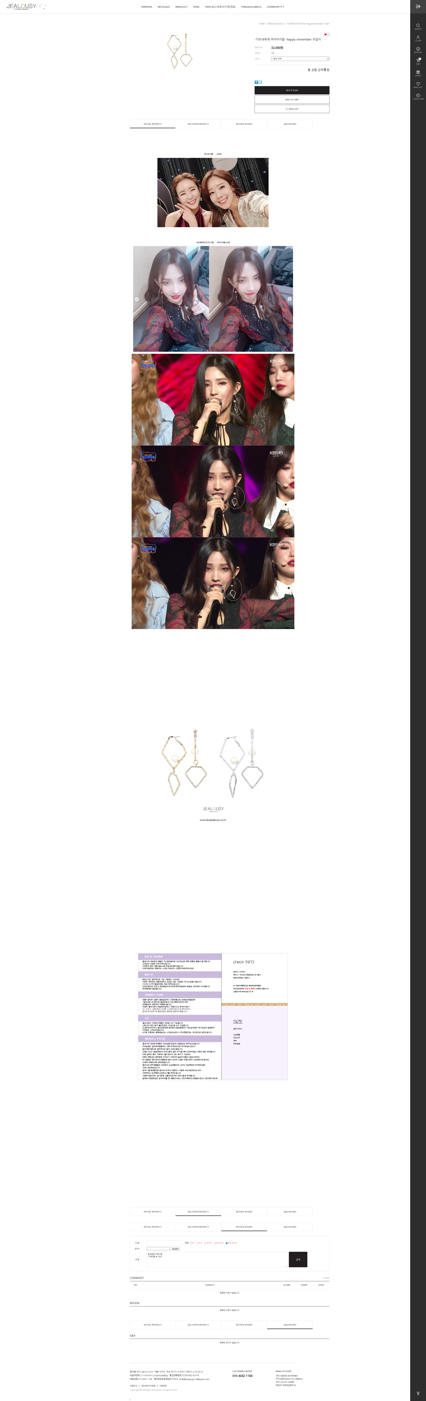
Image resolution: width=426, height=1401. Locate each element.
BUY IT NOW (292, 90)
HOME (262, 23)
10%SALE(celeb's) (251, 6)
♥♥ (200, 1242)
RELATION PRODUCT (198, 124)
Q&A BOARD (290, 124)
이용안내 (133, 1385)
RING (196, 6)
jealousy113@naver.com (197, 1379)
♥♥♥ (209, 1242)
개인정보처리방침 (148, 1385)
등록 (298, 1259)
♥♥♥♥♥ (232, 1242)
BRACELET (181, 6)
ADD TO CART (292, 99)
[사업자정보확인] (161, 1375)
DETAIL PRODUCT (153, 124)
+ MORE (325, 1277)
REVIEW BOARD (244, 124)
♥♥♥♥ (219, 1242)
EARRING (146, 6)
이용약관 (163, 1385)
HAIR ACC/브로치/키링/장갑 (220, 6)
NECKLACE (164, 6)
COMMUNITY (274, 6)
